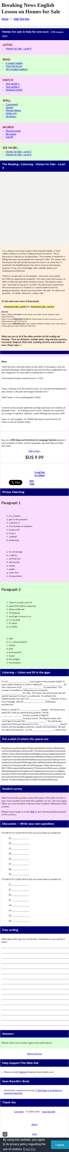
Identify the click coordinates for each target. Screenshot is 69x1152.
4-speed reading (14, 63)
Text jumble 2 (13, 87)
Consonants (12, 104)
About (34, 1124)
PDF (32, 812)
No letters (11, 116)
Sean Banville (48, 1112)
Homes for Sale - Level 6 (18, 155)
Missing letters (13, 110)
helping (22, 1072)
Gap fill (9, 137)
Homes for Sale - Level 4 (18, 49)
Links (34, 1134)
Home (4, 19)
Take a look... (34, 451)
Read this (29, 1149)
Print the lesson (14, 66)
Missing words (13, 131)
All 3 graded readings (17, 69)
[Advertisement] (34, 208)
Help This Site (21, 19)
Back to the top (34, 1054)
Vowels (9, 107)
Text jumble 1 (13, 84)
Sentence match (14, 90)
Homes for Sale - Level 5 (18, 152)
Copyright (19, 1112)
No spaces (11, 134)
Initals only (11, 113)
